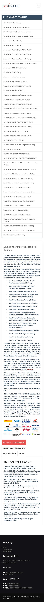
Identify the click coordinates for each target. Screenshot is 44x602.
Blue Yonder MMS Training (12, 23)
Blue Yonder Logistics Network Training (17, 99)
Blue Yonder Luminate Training (14, 140)
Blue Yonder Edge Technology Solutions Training (20, 174)
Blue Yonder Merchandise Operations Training (19, 226)
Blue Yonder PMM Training (12, 45)
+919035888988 (27, 588)
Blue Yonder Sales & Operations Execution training (20, 108)
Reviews (21, 453)
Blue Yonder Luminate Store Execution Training (19, 230)
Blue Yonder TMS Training (12, 72)
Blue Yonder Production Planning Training (17, 113)
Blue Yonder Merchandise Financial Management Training (20, 220)
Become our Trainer (9, 563)
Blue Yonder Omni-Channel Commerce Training (19, 192)
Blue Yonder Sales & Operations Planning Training (20, 117)
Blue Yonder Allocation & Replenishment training (20, 169)
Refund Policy (7, 551)
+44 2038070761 (13, 586)
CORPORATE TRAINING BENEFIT (14, 448)
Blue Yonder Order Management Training (17, 196)
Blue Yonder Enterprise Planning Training (17, 59)
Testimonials (7, 549)
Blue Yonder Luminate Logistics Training (17, 187)
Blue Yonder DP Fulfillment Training (15, 68)
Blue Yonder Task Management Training (17, 32)
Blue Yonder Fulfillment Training (14, 235)
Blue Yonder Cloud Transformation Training (18, 95)
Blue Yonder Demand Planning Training (16, 154)
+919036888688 (15, 588)
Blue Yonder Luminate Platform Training (17, 205)
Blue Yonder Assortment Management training (19, 145)
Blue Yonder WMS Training (12, 149)
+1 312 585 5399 (13, 584)
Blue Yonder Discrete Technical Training (17, 27)
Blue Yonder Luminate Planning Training (17, 214)
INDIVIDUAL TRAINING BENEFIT (14, 442)
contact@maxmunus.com (14, 572)
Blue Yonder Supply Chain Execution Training (18, 122)
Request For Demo (9, 453)
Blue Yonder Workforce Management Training (19, 36)
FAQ (4, 547)
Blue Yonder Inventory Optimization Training (18, 178)
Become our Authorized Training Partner (16, 561)
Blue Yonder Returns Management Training (18, 104)
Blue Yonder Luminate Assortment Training (18, 54)
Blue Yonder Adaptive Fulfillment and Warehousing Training (20, 164)
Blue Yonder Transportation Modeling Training (19, 201)
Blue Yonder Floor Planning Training (15, 77)
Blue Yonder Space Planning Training (16, 81)
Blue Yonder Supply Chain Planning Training (18, 126)
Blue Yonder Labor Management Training (17, 86)
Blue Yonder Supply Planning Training (16, 131)
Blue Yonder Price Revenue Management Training (20, 63)
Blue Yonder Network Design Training (16, 210)
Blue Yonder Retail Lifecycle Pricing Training (18, 50)
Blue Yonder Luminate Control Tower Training (19, 183)
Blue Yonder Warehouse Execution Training (18, 136)
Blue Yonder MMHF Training (13, 41)
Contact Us (9, 574)
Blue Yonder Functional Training (14, 90)
